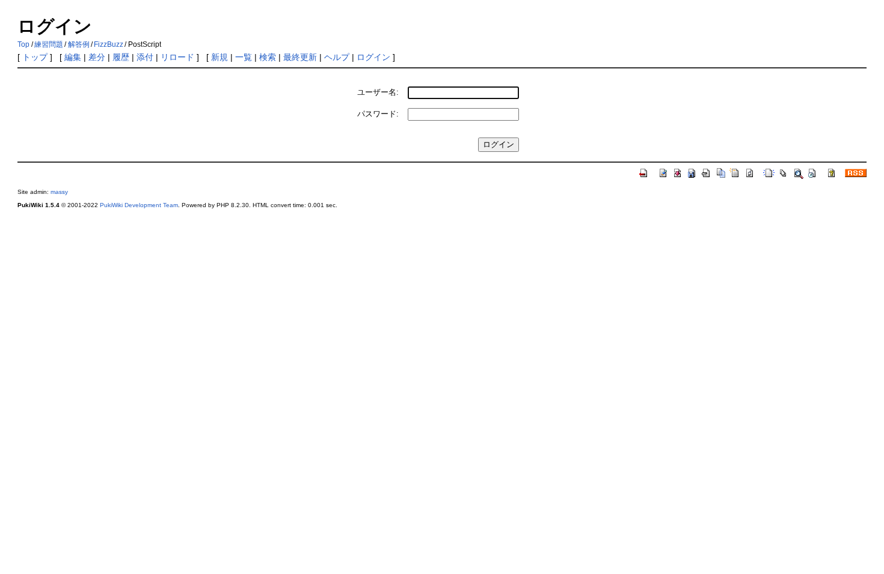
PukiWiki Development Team (139, 205)
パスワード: (378, 113)
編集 (72, 57)
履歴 (120, 57)
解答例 (79, 44)
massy (59, 192)
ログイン (373, 57)
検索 (267, 57)
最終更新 (300, 57)
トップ (35, 57)
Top (23, 44)
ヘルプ (336, 57)
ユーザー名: (378, 92)
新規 (219, 57)
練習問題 (48, 44)
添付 (145, 57)
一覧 (243, 57)
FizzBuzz (108, 44)
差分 (96, 57)
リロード (177, 57)
